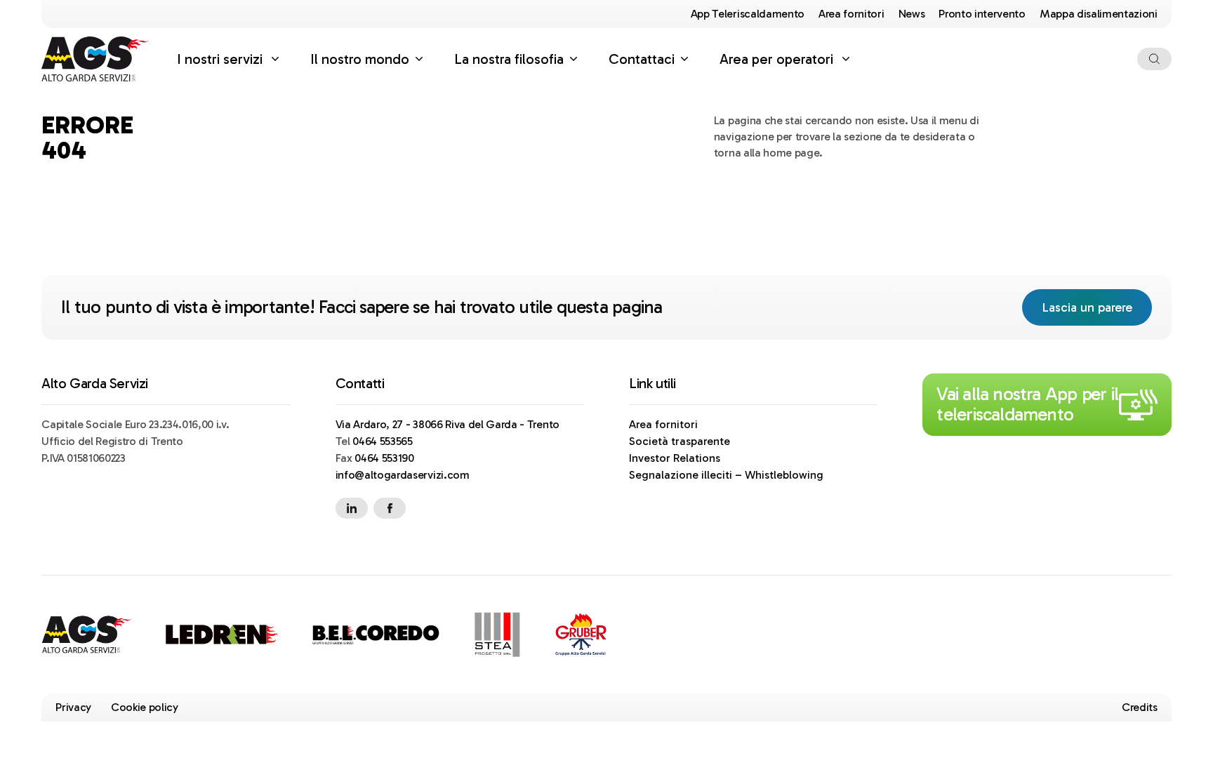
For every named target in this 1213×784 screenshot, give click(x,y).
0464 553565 (382, 441)
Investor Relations (674, 458)
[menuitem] (229, 59)
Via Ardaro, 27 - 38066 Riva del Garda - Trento (447, 424)
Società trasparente (679, 441)
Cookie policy (144, 707)
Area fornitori (851, 13)
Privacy (73, 707)
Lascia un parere (1096, 307)
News (912, 13)
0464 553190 (383, 458)
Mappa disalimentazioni (1099, 13)
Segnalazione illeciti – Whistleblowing (726, 474)
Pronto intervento (982, 13)
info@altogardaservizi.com (403, 474)
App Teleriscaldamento (747, 13)
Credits (1140, 707)
